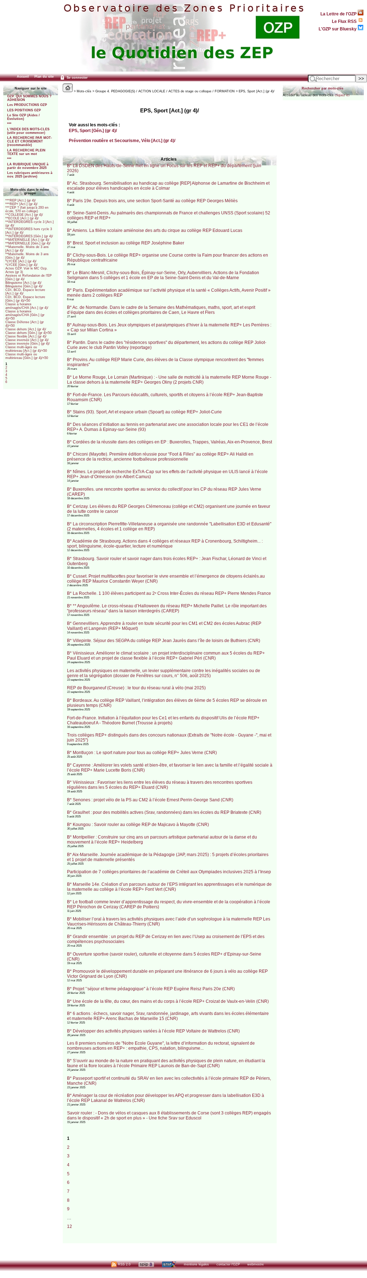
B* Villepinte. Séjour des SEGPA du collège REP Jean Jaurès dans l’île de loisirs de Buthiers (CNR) (163, 640)
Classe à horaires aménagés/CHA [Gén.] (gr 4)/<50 (24, 315)
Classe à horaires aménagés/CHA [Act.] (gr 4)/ (26, 306)
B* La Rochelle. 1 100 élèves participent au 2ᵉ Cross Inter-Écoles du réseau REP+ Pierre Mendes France (169, 593)
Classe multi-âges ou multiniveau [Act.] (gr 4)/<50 (26, 349)
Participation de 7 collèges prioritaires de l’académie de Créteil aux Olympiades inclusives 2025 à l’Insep (169, 871)
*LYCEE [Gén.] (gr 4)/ (21, 265)
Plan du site (44, 76)
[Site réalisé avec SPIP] (146, 1264)
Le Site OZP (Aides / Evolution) (23, 117)
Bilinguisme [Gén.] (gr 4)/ (24, 286)
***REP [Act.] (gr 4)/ (20, 200)
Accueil (23, 76)
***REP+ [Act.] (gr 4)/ (21, 204)
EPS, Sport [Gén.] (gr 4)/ (93, 130)
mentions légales (196, 1264)
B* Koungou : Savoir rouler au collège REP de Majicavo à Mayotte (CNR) (138, 824)
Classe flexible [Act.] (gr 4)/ (26, 336)
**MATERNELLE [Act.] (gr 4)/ (27, 240)
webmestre (255, 1264)
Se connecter (77, 77)
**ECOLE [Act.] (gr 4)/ (22, 218)
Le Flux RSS (345, 21)
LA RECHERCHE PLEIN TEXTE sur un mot (26, 152)
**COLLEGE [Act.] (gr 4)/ (24, 215)
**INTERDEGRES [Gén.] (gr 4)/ (29, 236)
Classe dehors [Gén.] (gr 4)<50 (28, 333)
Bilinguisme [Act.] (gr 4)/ (23, 283)
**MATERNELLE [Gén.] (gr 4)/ (28, 243)
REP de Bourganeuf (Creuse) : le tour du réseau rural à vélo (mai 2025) (136, 687)
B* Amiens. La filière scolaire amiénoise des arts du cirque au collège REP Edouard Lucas (154, 230)
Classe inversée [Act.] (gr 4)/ (27, 340)
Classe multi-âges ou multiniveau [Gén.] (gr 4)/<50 (26, 356)
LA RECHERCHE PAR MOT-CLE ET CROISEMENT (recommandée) (29, 141)
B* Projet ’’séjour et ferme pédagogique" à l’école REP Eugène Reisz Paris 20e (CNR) (151, 988)
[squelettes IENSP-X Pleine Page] (169, 1264)
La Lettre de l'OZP (339, 13)
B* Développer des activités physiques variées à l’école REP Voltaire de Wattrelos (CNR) (153, 1031)
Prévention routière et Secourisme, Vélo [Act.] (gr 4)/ (122, 140)
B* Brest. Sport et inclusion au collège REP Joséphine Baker (125, 243)
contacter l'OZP (228, 1264)
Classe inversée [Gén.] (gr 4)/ (27, 343)
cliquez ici (342, 95)
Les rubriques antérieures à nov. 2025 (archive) (29, 174)
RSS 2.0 (123, 1264)
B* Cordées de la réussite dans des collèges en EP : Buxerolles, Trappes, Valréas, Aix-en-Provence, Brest (169, 441)
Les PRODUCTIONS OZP (27, 105)
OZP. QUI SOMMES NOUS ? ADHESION (29, 98)
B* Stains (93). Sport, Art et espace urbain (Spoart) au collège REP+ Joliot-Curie (144, 411)
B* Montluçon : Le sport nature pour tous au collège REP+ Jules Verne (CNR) (142, 752)
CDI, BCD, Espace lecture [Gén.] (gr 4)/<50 (25, 298)
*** (9, 124)
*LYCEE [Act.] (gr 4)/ (21, 261)
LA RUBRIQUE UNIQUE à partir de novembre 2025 (27, 166)
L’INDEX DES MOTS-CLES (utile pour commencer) (28, 131)
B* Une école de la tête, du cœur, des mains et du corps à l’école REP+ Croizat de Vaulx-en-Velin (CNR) (168, 1001)
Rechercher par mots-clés (322, 88)
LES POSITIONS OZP (24, 110)
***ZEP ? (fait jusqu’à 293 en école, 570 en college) (26, 209)
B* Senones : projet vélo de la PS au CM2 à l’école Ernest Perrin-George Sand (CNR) (150, 799)
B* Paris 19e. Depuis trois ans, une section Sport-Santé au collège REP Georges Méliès (152, 200)
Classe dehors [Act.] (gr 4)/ (25, 329)
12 (69, 1226)
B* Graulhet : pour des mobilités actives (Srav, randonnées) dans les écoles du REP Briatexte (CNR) (164, 812)
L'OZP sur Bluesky (338, 28)
